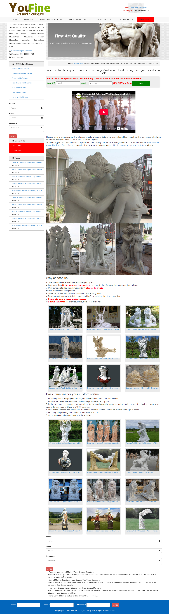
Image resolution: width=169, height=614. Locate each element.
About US (28, 19)
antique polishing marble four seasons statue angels (28, 184)
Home (15, 19)
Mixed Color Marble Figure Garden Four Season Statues (28, 170)
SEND (13, 136)
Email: (12, 113)
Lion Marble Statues (19, 92)
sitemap (113, 611)
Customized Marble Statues (22, 73)
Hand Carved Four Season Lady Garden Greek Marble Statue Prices (28, 177)
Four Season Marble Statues (22, 83)
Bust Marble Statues (19, 88)
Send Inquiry (16, 150)
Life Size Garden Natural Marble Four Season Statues (28, 163)
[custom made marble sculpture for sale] (103, 141)
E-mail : (21, 51)
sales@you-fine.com (139, 7)
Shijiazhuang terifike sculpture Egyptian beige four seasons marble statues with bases (28, 191)
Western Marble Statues (20, 69)
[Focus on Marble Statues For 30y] (29, 10)
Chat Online (16, 145)
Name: (12, 104)
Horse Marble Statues (20, 97)
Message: (13, 123)
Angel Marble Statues (19, 78)
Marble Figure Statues (50, 19)
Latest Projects (104, 19)
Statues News (79, 63)
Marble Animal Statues (79, 19)
